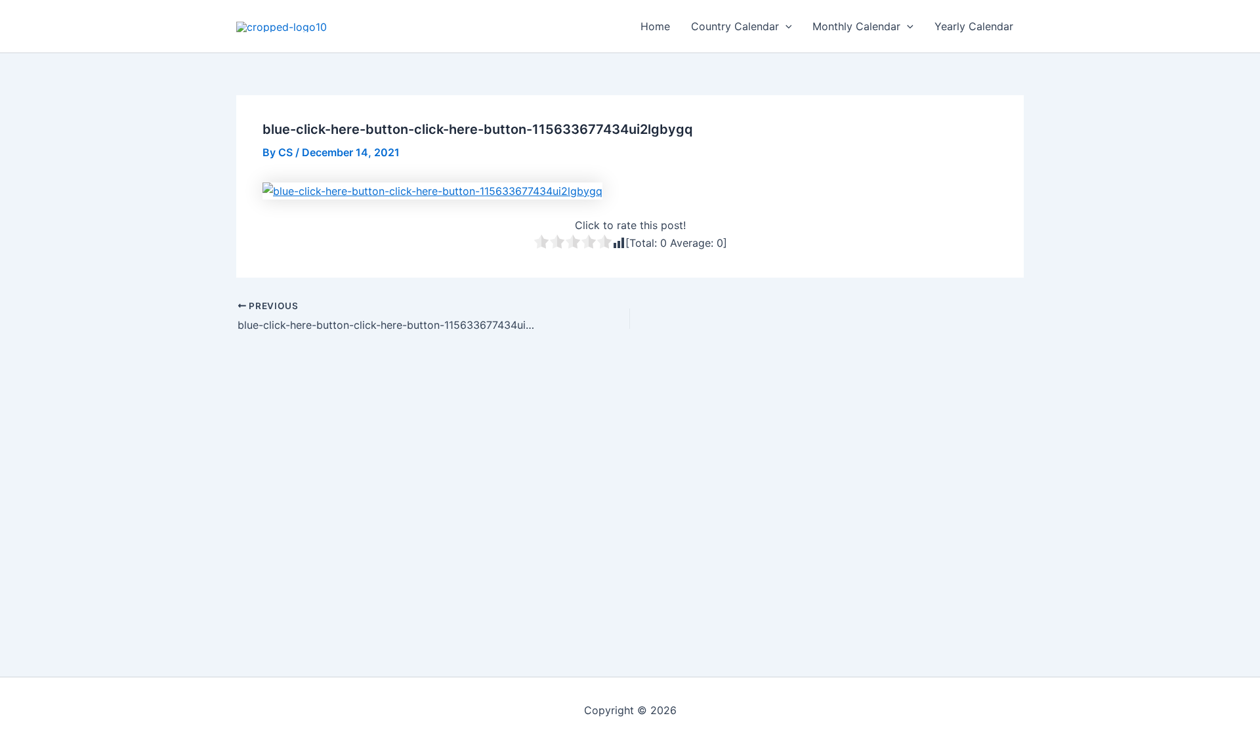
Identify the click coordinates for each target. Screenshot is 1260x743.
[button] (785, 26)
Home (655, 26)
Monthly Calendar (856, 26)
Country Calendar (735, 26)
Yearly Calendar (973, 26)
